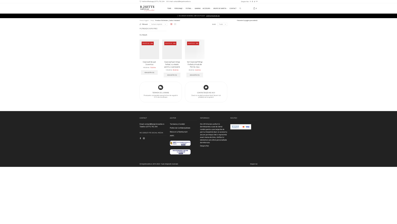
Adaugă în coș (149, 72)
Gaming (198, 8)
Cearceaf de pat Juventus (149, 63)
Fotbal (188, 8)
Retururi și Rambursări (179, 132)
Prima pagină (144, 20)
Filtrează (145, 24)
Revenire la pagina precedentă (247, 20)
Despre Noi (204, 146)
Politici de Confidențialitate (180, 128)
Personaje (178, 8)
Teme (169, 8)
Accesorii (206, 8)
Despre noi (245, 1)
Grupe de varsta (219, 8)
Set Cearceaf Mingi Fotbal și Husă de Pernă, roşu (194, 64)
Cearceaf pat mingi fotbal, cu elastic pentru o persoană (172, 64)
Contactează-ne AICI (213, 16)
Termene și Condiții (177, 124)
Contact (233, 8)
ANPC (172, 136)
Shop (152, 20)
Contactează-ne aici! (206, 93)
